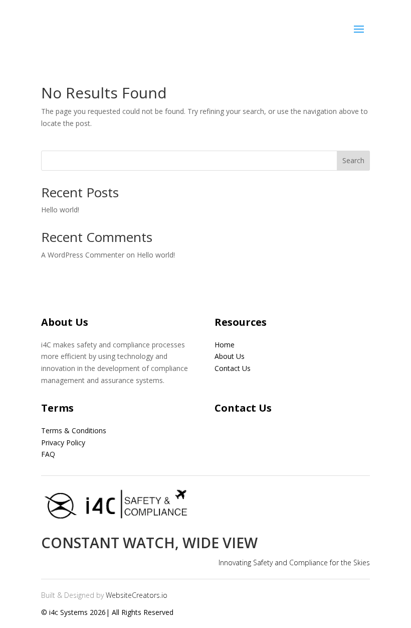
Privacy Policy (63, 442)
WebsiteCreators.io (136, 595)
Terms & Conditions (73, 430)
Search (353, 160)
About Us (230, 356)
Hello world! (60, 209)
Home (225, 344)
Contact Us (233, 368)
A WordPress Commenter (82, 255)
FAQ (48, 454)
